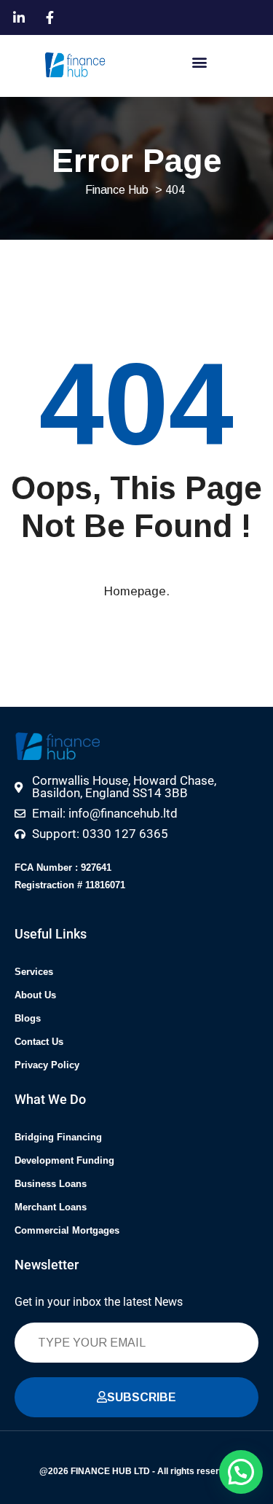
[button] (199, 62)
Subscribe (141, 1397)
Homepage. (137, 591)
